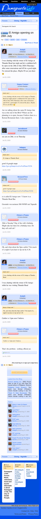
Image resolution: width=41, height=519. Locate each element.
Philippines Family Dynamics (17, 387)
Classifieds (14, 1)
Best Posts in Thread (31, 43)
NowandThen (23, 177)
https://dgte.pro (33, 505)
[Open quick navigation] (36, 20)
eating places (16, 414)
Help (32, 511)
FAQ (36, 511)
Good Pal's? (15, 410)
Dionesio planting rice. (15, 382)
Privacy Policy (33, 514)
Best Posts (5, 16)
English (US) (22, 508)
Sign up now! (19, 372)
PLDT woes (15, 419)
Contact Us (25, 511)
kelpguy (23, 147)
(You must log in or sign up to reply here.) (25, 363)
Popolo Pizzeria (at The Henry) (21, 438)
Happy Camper (22, 84)
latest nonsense (16, 428)
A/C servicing (16, 433)
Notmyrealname (16, 444)
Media (27, 13)
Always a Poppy (23, 215)
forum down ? (16, 448)
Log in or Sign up (32, 4)
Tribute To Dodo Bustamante (17, 393)
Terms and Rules (20, 514)
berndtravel (22, 128)
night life (13, 39)
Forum (33, 1)
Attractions (24, 1)
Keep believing (16, 424)
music (6, 39)
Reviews (5, 1)
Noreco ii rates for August (19, 404)
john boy (14, 411)
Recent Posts (14, 16)
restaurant (24, 39)
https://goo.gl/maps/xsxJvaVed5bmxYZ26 (17, 166)
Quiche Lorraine (16, 442)
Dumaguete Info (8, 13)
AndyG (22, 50)
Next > (11, 45)
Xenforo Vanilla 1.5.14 (9, 508)
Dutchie (14, 406)
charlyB (14, 416)
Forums (19, 13)
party (18, 39)
